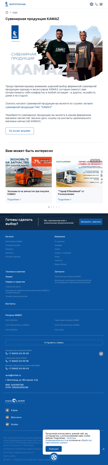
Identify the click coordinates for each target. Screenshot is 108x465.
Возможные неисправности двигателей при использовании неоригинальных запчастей (73, 281)
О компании (60, 241)
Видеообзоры (61, 264)
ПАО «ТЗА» (59, 330)
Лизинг (57, 249)
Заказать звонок (91, 221)
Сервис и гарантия (15, 282)
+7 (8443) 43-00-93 (19, 353)
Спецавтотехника (12, 245)
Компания (60, 236)
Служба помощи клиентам (16, 296)
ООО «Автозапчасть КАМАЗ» (17, 325)
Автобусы (9, 253)
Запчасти (59, 271)
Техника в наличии (13, 257)
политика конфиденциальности (61, 439)
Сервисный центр (13, 287)
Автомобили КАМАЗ (13, 241)
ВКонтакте (16, 417)
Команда (58, 245)
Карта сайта (9, 456)
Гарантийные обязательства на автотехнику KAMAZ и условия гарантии (27, 291)
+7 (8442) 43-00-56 (19, 361)
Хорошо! (53, 448)
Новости (58, 260)
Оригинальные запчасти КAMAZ (68, 276)
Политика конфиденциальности (18, 452)
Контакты (10, 303)
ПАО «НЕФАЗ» (11, 330)
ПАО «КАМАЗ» (11, 320)
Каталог (9, 236)
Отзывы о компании (63, 253)
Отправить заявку (54, 342)
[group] (28, 180)
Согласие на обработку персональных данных (26, 449)
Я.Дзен (14, 410)
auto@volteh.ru (13, 375)
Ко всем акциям (19, 130)
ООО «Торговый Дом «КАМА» (67, 325)
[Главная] (6, 12)
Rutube (14, 424)
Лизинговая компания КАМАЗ (67, 320)
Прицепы (9, 249)
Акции (57, 257)
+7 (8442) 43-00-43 (19, 368)
